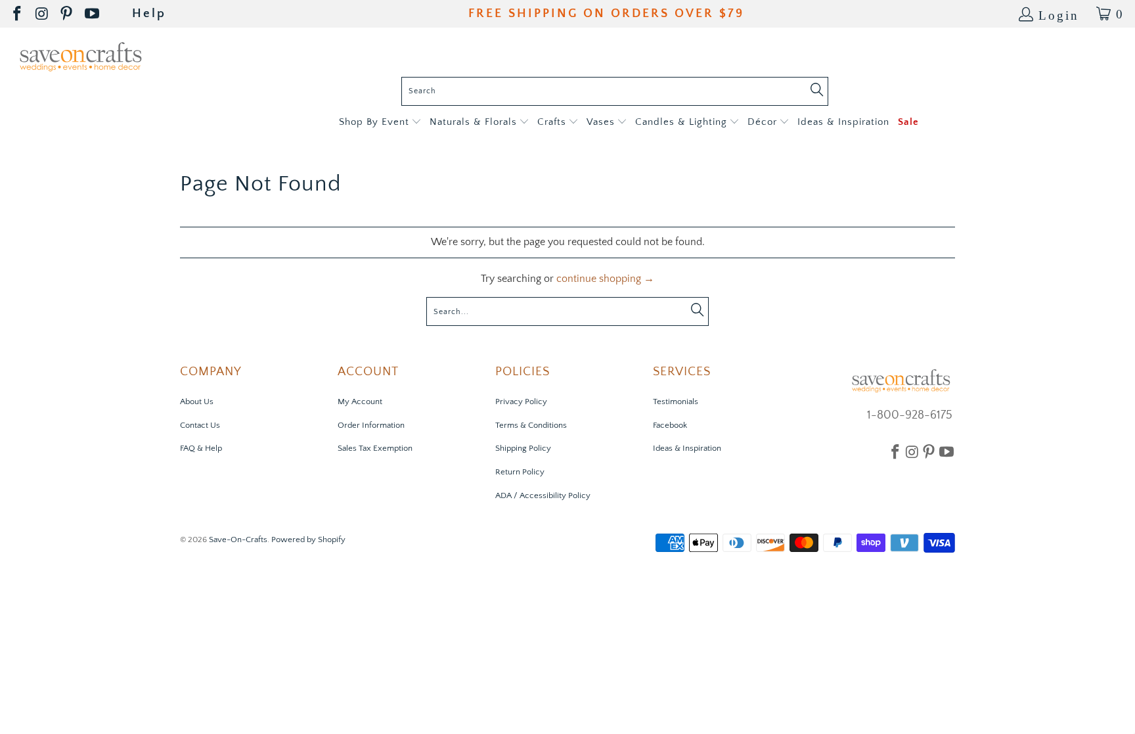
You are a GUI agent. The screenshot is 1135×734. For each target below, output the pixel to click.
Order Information (371, 425)
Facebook (670, 425)
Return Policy (520, 471)
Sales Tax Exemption (375, 448)
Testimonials (675, 401)
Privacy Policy (521, 401)
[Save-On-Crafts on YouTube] (93, 14)
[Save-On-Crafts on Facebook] (18, 14)
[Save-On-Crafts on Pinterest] (67, 14)
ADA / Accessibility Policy (542, 495)
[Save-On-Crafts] (80, 55)
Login (1058, 14)
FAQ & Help (201, 448)
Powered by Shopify (308, 539)
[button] (380, 122)
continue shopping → (605, 279)
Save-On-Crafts (238, 539)
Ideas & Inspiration (687, 448)
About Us (196, 401)
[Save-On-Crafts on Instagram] (42, 14)
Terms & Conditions (531, 425)
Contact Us (200, 425)
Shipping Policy (523, 448)
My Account (360, 401)
